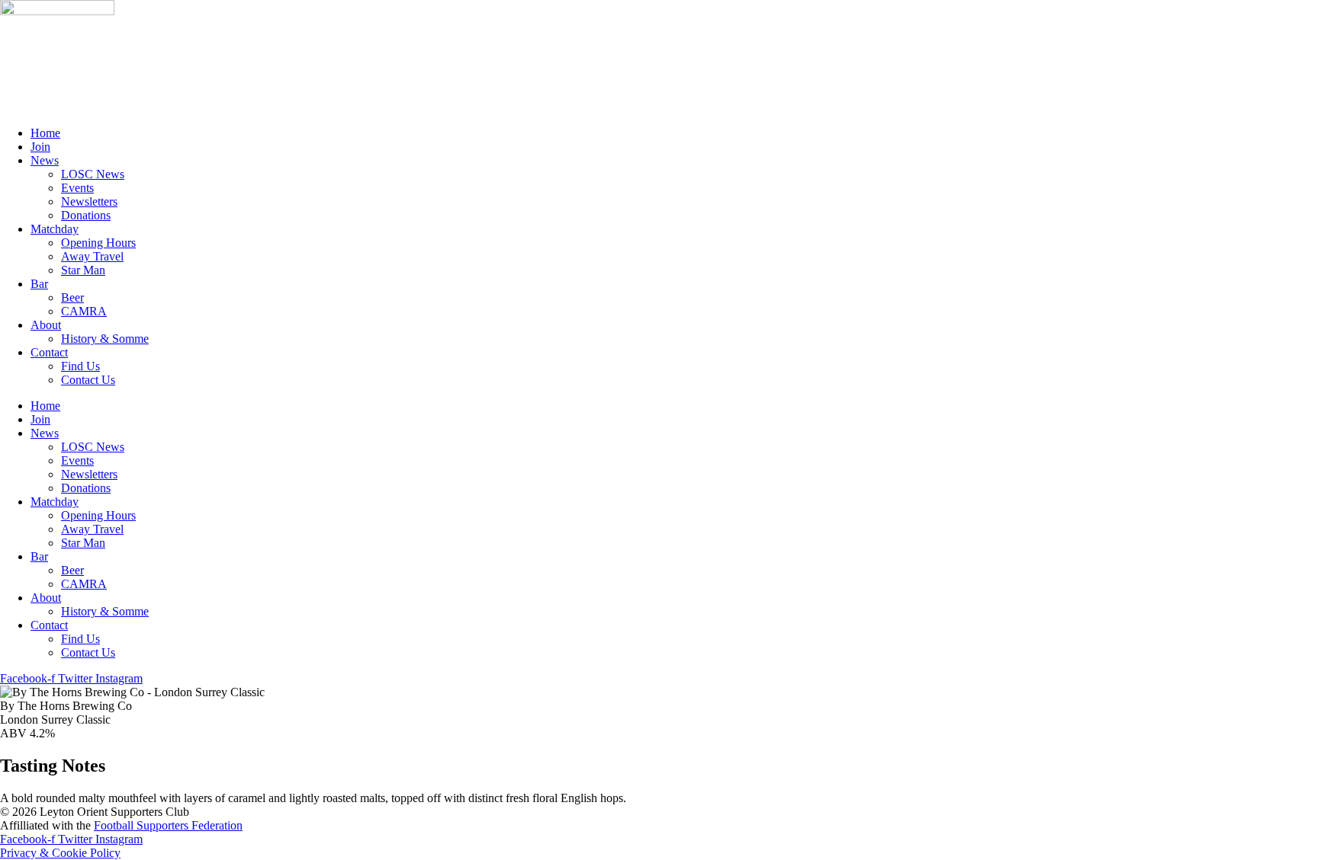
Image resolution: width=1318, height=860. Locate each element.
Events (77, 187)
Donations (86, 215)
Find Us (80, 366)
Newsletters (89, 201)
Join (40, 146)
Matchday (55, 228)
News (45, 160)
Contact (49, 352)
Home (45, 132)
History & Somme (105, 338)
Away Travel (92, 256)
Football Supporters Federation (168, 825)
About (46, 324)
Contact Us (88, 379)
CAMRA (84, 311)
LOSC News (92, 174)
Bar (39, 283)
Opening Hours (98, 242)
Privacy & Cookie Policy (60, 852)
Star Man (83, 270)
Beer (72, 297)
